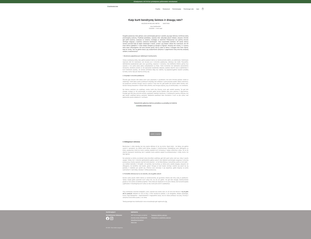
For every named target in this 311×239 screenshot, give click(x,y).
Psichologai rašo (189, 9)
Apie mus (134, 222)
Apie (197, 9)
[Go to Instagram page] (111, 218)
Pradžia (158, 9)
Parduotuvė (166, 9)
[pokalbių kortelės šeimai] (155, 118)
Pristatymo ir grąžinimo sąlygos (161, 218)
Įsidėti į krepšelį (155, 134)
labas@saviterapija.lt (137, 220)
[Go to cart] (203, 9)
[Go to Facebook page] (107, 218)
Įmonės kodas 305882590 (139, 218)
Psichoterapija (176, 9)
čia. (166, 201)
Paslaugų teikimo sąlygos (159, 215)
